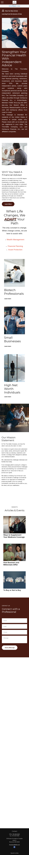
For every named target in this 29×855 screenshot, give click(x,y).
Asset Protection (15, 250)
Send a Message (10, 647)
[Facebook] (14, 847)
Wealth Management (15, 239)
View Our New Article (11, 11)
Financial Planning (15, 246)
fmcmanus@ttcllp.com (14, 844)
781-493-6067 (16, 834)
